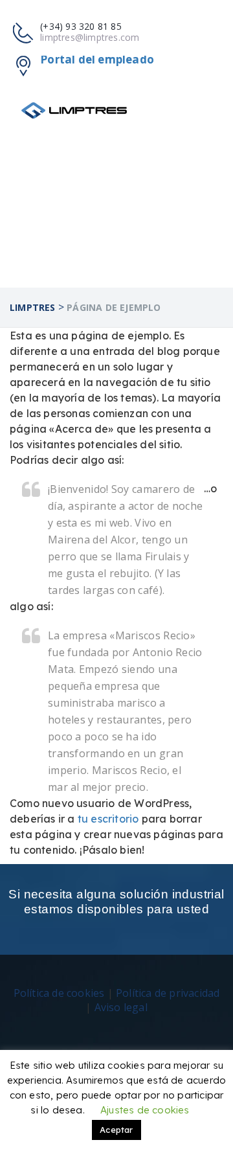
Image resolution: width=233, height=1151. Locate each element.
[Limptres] (74, 111)
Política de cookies (59, 993)
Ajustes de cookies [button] (145, 1110)
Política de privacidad (167, 993)
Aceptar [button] (116, 1129)
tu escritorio (108, 818)
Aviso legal (121, 1007)
